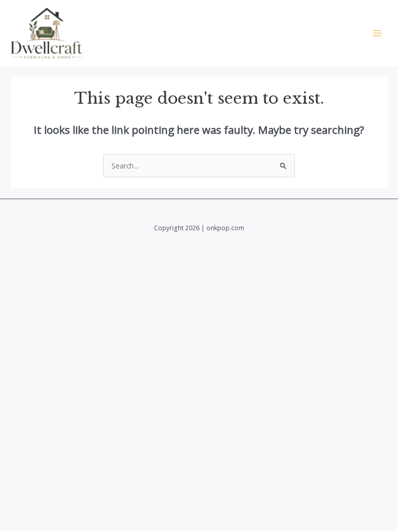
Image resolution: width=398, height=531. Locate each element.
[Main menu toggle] (377, 33)
